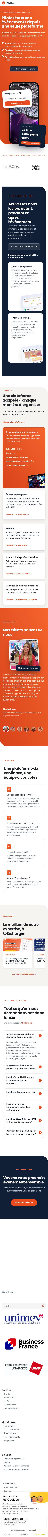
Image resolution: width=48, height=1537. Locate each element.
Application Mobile (11, 1429)
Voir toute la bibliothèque (23, 974)
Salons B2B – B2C (11, 1487)
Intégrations (9, 1440)
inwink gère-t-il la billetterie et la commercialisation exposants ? (20, 1080)
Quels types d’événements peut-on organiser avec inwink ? (21, 1067)
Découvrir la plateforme (13, 422)
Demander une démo (24, 1202)
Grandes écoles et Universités (16, 1469)
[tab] (6, 729)
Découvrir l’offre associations (18, 574)
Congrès (9, 453)
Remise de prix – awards (16, 457)
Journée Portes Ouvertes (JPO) (19, 461)
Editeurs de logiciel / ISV (14, 1458)
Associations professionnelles (16, 1466)
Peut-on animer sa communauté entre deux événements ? (18, 1107)
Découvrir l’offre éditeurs (16, 514)
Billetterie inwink (10, 1433)
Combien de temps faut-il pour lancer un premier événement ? (21, 1132)
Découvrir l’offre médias (16, 545)
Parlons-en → (28, 1023)
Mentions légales (11, 1408)
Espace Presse (10, 1405)
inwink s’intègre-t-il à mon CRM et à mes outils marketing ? (21, 1120)
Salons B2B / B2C (13, 449)
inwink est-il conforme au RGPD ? (21, 1093)
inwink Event (9, 1426)
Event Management (21, 266)
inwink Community (12, 1437)
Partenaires (9, 1397)
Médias (7, 1462)
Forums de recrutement (16, 465)
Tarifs (6, 1401)
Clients (7, 1394)
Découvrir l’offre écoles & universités (21, 599)
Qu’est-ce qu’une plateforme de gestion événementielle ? (20, 1035)
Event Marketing (20, 317)
